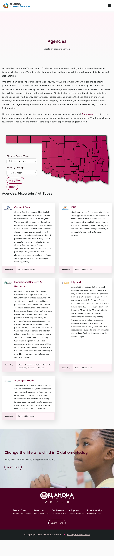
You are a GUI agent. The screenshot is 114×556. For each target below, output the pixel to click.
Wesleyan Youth (24, 380)
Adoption (76, 512)
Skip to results (97, 135)
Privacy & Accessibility (78, 534)
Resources (41, 512)
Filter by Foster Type (18, 156)
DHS (74, 207)
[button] (73, 156)
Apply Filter (15, 180)
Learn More (13, 467)
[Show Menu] (110, 5)
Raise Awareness (91, 114)
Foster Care (22, 512)
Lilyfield (76, 282)
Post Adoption (94, 512)
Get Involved (59, 512)
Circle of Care (22, 207)
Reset (12, 186)
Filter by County (15, 167)
